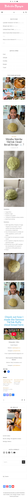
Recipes (5, 64)
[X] (12, 452)
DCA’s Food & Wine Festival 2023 (11, 32)
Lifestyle (5, 57)
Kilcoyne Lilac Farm (7, 26)
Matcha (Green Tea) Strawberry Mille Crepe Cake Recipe (7, 381)
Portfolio (5, 61)
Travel (4, 67)
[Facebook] (9, 452)
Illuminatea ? (6, 388)
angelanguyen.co (16, 347)
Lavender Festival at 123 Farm (10, 22)
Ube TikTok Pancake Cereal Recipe (19, 380)
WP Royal (16, 496)
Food (4, 54)
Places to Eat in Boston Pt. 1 (10, 39)
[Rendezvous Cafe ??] (8, 94)
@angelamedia (16, 350)
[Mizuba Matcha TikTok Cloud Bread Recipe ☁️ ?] (8, 82)
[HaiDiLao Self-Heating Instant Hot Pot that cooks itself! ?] (19, 82)
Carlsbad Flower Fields (8, 29)
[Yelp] (6, 452)
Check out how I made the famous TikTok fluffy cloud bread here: (14, 321)
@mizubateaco (16, 365)
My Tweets (6, 476)
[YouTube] (14, 452)
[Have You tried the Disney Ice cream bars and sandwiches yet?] (19, 94)
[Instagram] (4, 452)
